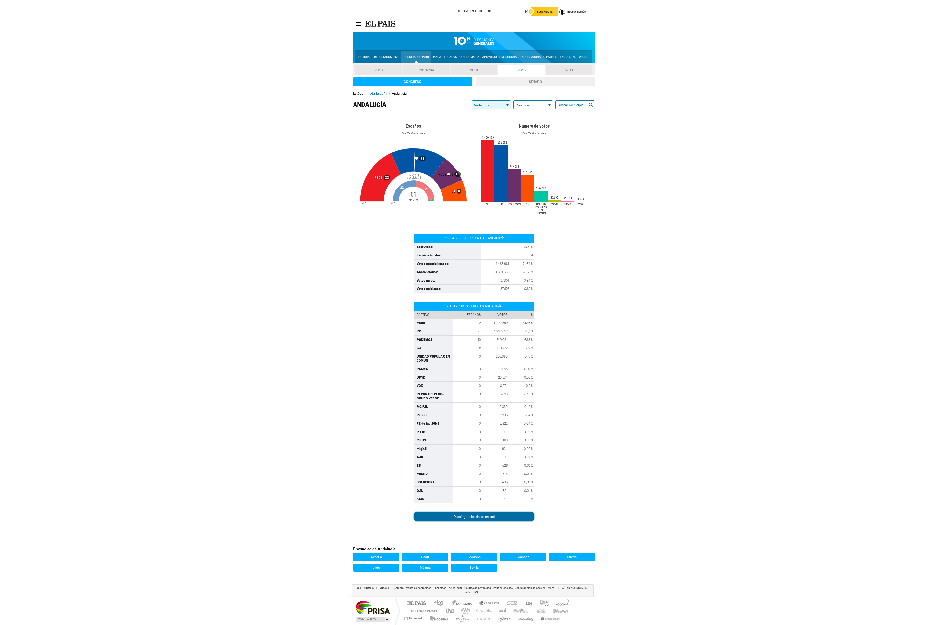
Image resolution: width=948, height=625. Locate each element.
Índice (468, 592)
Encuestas (568, 57)
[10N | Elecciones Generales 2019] (474, 41)
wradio (464, 611)
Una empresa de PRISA (373, 607)
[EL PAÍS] (381, 24)
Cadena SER (510, 603)
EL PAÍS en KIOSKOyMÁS (572, 588)
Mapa (437, 57)
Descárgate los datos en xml (474, 517)
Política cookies (503, 588)
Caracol (561, 603)
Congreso (412, 82)
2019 (379, 70)
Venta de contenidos (418, 588)
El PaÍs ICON (483, 618)
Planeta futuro (539, 611)
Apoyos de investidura (499, 57)
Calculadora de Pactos (538, 57)
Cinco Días (484, 611)
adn (543, 603)
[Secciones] (359, 24)
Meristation (549, 618)
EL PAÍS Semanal (520, 611)
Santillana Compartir (489, 603)
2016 (474, 70)
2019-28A (426, 70)
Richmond (413, 618)
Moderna (438, 618)
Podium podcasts (462, 618)
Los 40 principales (440, 603)
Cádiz (425, 557)
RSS (476, 592)
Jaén (376, 567)
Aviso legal (455, 588)
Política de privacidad (477, 588)
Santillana (463, 603)
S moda (504, 618)
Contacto (398, 588)
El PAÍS (417, 603)
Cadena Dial (502, 611)
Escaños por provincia (461, 57)
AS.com (526, 603)
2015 (522, 70)
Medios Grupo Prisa (372, 619)
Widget (584, 57)
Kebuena (556, 611)
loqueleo (526, 618)
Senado (535, 82)
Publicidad (440, 588)
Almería (376, 557)
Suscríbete (545, 11)
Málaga (425, 567)
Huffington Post (423, 611)
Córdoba (474, 557)
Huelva (572, 557)
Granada (523, 557)
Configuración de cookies (530, 588)
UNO (450, 611)
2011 (569, 70)
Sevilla (474, 567)
